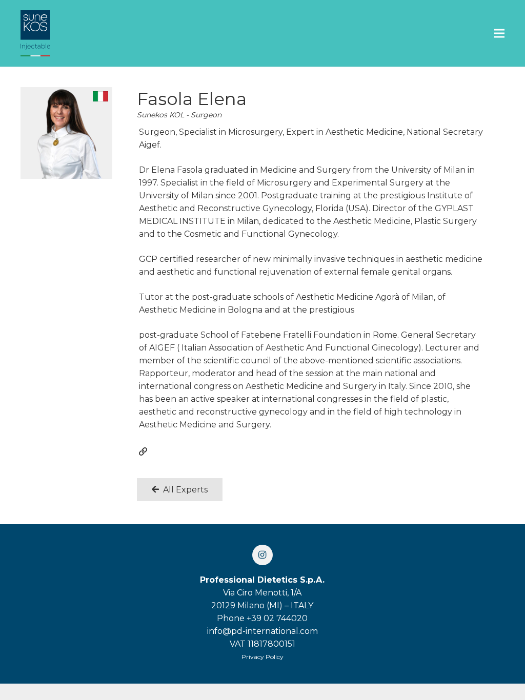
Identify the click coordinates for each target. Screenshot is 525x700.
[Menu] (499, 33)
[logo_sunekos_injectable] (35, 33)
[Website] (143, 451)
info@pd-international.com (262, 631)
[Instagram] (262, 555)
